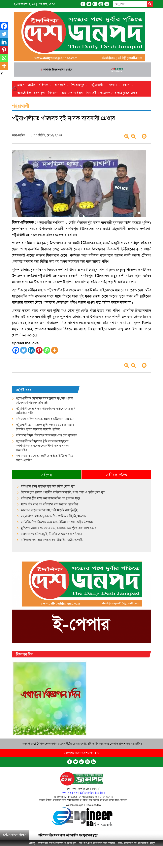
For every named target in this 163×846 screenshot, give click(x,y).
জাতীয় (32, 84)
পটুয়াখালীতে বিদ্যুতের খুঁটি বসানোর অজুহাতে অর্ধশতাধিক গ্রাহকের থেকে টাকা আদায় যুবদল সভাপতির (42, 445)
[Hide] (1, 73)
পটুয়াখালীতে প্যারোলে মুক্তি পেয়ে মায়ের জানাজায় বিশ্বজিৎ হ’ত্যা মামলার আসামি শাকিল (45, 427)
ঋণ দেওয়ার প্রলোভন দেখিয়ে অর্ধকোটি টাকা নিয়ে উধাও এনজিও (44, 458)
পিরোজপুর (78, 84)
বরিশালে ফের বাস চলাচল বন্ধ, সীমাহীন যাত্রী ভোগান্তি (51, 540)
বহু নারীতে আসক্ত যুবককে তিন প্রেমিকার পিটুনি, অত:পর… (55, 516)
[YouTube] (101, 4)
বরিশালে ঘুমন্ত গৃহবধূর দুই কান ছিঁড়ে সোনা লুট (48, 486)
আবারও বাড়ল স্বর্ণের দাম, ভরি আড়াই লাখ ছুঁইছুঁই (49, 510)
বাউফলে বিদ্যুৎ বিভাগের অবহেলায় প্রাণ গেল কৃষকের (46, 435)
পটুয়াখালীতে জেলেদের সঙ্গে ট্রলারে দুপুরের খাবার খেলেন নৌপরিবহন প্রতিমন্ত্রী (44, 400)
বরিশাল (44, 84)
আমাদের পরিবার (72, 92)
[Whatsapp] (46, 350)
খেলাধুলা (39, 92)
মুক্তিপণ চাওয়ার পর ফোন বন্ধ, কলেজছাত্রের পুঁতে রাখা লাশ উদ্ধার (58, 528)
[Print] (144, 136)
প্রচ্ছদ (20, 84)
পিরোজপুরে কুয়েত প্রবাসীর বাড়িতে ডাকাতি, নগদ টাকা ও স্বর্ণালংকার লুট (63, 492)
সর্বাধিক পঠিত (116, 474)
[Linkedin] (31, 350)
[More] (54, 350)
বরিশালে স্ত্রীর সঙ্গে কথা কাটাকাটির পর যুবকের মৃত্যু (50, 498)
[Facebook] (83, 4)
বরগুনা (113, 84)
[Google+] (95, 4)
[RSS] (107, 4)
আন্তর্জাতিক (24, 92)
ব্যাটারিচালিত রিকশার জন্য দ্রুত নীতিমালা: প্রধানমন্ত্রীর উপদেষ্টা (57, 522)
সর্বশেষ (46, 474)
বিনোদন (53, 92)
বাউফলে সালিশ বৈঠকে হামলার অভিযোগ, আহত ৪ (45, 419)
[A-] (133, 136)
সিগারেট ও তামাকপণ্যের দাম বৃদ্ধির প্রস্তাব (111, 92)
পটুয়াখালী (97, 84)
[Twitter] (89, 4)
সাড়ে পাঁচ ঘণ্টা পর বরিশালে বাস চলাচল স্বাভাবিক (49, 504)
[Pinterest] (39, 350)
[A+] (127, 136)
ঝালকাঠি (60, 84)
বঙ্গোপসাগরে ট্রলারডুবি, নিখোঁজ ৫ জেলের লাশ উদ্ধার (51, 534)
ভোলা (127, 84)
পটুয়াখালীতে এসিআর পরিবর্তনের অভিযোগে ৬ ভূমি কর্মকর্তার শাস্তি (45, 410)
